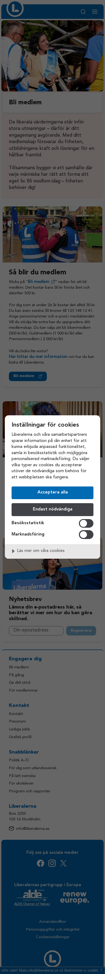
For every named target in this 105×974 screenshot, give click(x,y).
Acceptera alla (52, 492)
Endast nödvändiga (52, 509)
